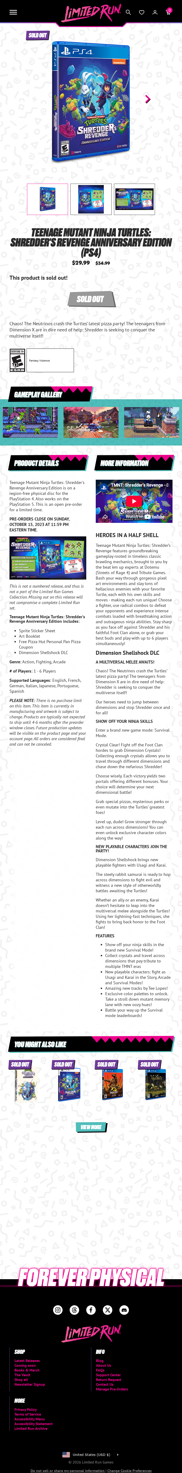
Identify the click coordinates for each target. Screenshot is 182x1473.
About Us (103, 1365)
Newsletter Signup (29, 1384)
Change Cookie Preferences (129, 1470)
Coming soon (25, 1365)
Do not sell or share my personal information (68, 1470)
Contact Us (105, 1384)
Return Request (108, 1379)
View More (91, 1126)
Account (155, 12)
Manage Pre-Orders (112, 1389)
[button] (34, 99)
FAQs (100, 1370)
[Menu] (13, 12)
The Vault (22, 1374)
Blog (100, 1360)
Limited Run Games (91, 13)
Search (128, 12)
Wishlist (141, 12)
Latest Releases (27, 1360)
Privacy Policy (25, 1409)
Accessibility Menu (29, 1419)
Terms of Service (27, 1414)
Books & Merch (27, 1370)
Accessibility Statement (33, 1423)
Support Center (108, 1374)
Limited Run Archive (30, 1428)
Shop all (21, 1379)
